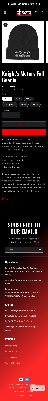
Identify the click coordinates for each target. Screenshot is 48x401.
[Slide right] (30, 67)
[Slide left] (18, 67)
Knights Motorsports (22, 384)
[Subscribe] (40, 250)
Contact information (25, 395)
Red (19, 99)
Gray (23, 104)
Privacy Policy (11, 346)
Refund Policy (11, 351)
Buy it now (24, 132)
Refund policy (22, 387)
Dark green (10, 104)
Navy (28, 99)
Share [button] (7, 199)
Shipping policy (32, 391)
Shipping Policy (12, 357)
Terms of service (18, 391)
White (35, 104)
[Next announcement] (43, 4)
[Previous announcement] (5, 4)
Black (7, 99)
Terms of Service (12, 363)
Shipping (5, 90)
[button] (5, 12)
